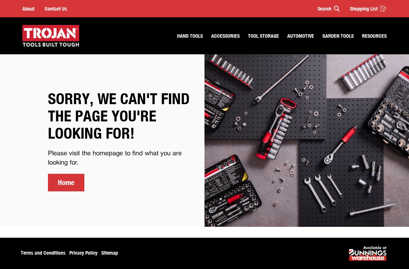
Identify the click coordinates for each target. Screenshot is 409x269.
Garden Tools (338, 36)
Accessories (225, 36)
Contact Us (56, 8)
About (28, 8)
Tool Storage (263, 36)
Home (66, 182)
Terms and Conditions (43, 253)
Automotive (300, 36)
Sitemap (109, 253)
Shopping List (364, 8)
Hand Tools (190, 36)
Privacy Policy (83, 253)
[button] (326, 8)
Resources (374, 36)
